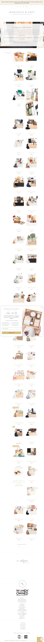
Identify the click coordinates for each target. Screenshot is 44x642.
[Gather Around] (32, 529)
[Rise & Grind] (19, 259)
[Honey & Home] (19, 297)
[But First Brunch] (32, 201)
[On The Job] (32, 75)
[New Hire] (19, 94)
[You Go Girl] (32, 509)
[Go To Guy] (19, 432)
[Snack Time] (19, 181)
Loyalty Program (22, 614)
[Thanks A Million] (32, 355)
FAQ (22, 603)
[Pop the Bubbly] (19, 239)
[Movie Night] (19, 201)
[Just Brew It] (32, 56)
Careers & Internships (22, 610)
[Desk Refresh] (19, 162)
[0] (26, 6)
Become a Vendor (22, 609)
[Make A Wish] (32, 471)
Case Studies (22, 604)
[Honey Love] (32, 297)
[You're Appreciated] (19, 355)
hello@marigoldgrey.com (19, 632)
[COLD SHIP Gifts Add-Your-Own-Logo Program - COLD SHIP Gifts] (19, 471)
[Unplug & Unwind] (19, 75)
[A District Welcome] (19, 413)
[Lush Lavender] (32, 394)
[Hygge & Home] (32, 181)
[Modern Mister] (32, 413)
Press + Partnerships (22, 613)
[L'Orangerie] (32, 374)
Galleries (22, 605)
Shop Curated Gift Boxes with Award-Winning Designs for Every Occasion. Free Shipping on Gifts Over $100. (22, 2)
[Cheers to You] (32, 124)
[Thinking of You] (19, 394)
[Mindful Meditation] (32, 239)
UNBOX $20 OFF (11, 332)
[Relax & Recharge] (19, 374)
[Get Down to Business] (32, 452)
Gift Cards (22, 615)
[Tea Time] (32, 259)
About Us (22, 598)
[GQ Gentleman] (32, 432)
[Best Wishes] (19, 278)
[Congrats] (19, 143)
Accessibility (22, 618)
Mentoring (22, 608)
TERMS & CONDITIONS (30, 640)
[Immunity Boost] (19, 56)
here (29, 42)
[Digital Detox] (32, 143)
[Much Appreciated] (19, 509)
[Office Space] (19, 124)
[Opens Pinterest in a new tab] (23, 627)
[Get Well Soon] (19, 529)
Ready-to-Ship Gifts (22, 599)
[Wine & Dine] (32, 220)
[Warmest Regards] (32, 278)
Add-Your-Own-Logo (22, 600)
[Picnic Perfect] (19, 220)
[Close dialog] (42, 307)
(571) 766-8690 (28, 632)
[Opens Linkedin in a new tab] (23, 629)
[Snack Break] (32, 162)
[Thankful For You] (32, 490)
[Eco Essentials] (19, 452)
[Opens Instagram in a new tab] (23, 624)
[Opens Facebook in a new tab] (23, 626)
